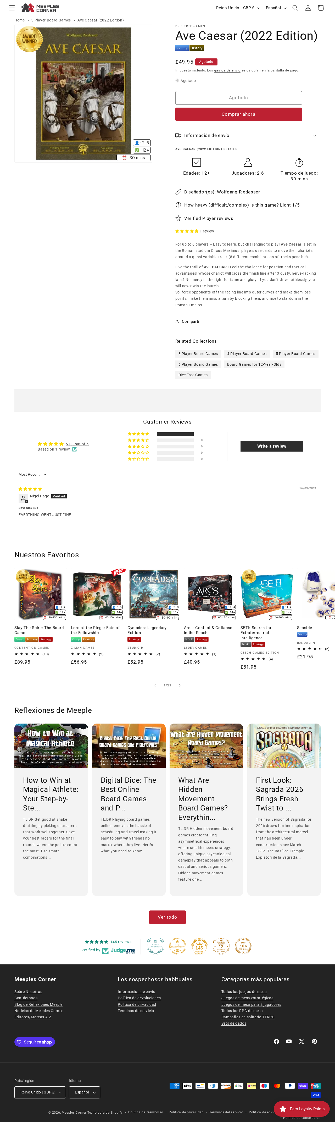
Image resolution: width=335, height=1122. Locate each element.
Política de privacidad (137, 1004)
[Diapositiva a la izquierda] (155, 685)
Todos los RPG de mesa (242, 1011)
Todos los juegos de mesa (244, 992)
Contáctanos (25, 998)
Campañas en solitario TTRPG (248, 1017)
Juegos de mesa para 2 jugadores (251, 1004)
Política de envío (262, 1112)
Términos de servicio (136, 1011)
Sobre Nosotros (28, 992)
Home (19, 20)
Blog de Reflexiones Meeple (38, 1004)
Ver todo (167, 917)
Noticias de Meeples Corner (38, 1011)
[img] (30, 489)
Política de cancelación (302, 1118)
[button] (12, 8)
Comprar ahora (238, 114)
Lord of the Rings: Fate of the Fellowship (95, 630)
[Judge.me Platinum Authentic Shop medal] (155, 946)
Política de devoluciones (139, 998)
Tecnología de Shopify (105, 1112)
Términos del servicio (226, 1112)
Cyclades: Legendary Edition (147, 630)
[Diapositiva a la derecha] (179, 685)
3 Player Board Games (51, 20)
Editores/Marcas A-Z (32, 1017)
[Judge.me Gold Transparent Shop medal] (177, 946)
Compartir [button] (191, 321)
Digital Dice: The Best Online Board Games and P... (129, 794)
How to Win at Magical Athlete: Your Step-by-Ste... (51, 794)
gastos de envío (227, 70)
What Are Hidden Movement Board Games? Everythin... (203, 799)
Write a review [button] (272, 446)
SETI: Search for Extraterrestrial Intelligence (256, 632)
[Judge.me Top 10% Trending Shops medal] (243, 946)
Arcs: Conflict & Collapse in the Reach (208, 630)
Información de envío (136, 992)
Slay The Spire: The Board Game (39, 630)
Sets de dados (234, 1023)
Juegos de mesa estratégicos (247, 998)
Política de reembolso (145, 1112)
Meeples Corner (74, 1112)
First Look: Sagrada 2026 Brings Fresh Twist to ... (279, 794)
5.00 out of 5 (77, 444)
